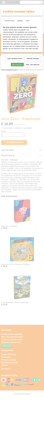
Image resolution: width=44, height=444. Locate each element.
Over (28, 21)
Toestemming (9, 21)
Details (20, 21)
